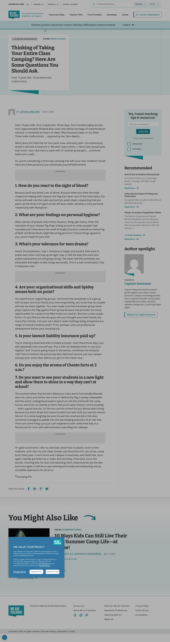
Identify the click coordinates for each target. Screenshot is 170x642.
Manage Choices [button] (20, 572)
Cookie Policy (44, 565)
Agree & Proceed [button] (52, 572)
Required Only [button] (36, 572)
